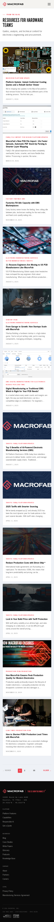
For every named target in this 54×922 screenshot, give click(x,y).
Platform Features (9, 814)
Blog (4, 838)
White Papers (8, 846)
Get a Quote (7, 826)
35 (34, 771)
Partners (6, 875)
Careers (6, 879)
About (5, 871)
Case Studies (8, 842)
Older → (47, 770)
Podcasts (6, 854)
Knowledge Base (9, 859)
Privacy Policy (8, 891)
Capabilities (7, 818)
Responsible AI (8, 822)
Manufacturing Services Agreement (16, 895)
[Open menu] (49, 4)
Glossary (6, 850)
